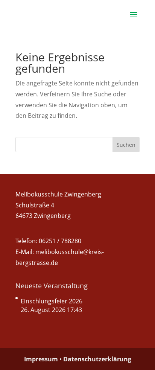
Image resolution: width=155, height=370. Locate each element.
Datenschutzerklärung (97, 359)
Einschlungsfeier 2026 (51, 301)
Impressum (41, 359)
